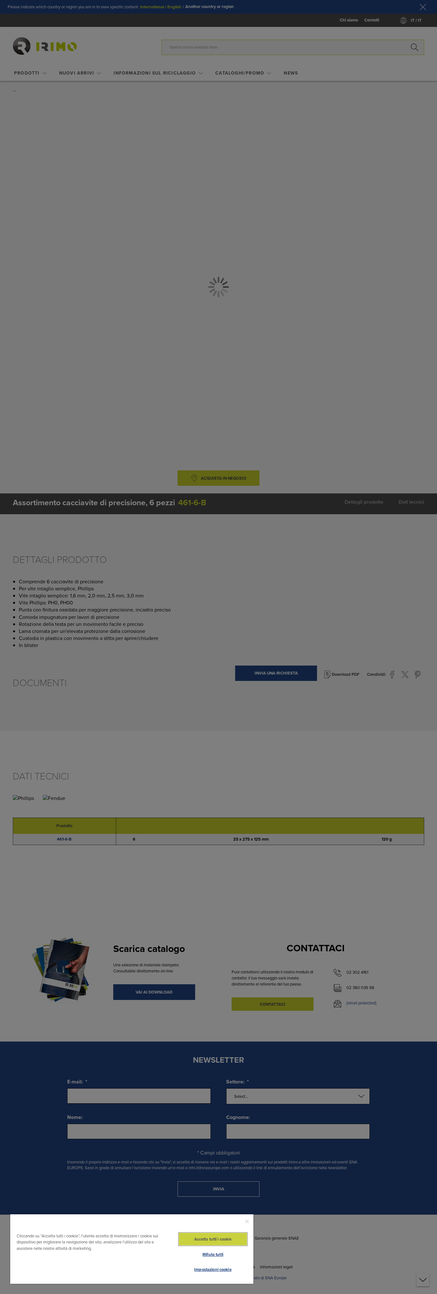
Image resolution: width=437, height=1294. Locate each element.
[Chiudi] (247, 1221)
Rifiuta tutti (213, 1254)
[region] (131, 1249)
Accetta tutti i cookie (213, 1239)
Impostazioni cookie (212, 1269)
